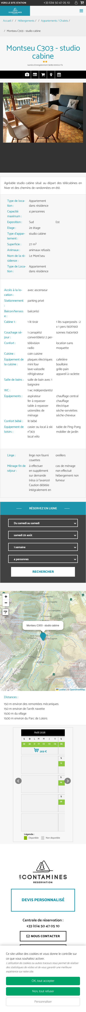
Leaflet (62, 689)
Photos (27, 77)
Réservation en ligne (43, 77)
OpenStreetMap (77, 689)
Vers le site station (13, 3)
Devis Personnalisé (43, 900)
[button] (82, 3)
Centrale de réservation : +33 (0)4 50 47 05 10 (43, 923)
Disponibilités (59, 77)
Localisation (51, 77)
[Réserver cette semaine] (36, 750)
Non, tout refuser (43, 991)
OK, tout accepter (43, 981)
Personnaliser (43, 1001)
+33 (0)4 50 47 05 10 (57, 2)
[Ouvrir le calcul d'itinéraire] (5, 612)
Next (67, 781)
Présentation (35, 77)
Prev (18, 781)
